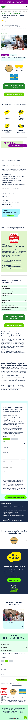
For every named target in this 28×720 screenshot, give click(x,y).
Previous (2, 541)
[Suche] (19, 6)
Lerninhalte (4, 286)
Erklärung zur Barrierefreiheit (7, 708)
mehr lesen (14, 31)
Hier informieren (5, 198)
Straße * (5, 457)
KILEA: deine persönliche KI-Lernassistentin (12, 298)
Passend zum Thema (6, 300)
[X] (14, 638)
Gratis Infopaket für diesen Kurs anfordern (14, 86)
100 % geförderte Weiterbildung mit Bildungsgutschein (10, 308)
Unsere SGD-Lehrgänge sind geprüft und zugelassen (13, 184)
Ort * (12, 461)
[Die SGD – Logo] (3, 6)
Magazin (7, 707)
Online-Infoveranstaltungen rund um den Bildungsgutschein (12, 261)
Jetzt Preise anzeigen (8, 206)
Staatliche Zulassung (7, 293)
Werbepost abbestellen (20, 708)
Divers (11, 661)
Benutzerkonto (6, 429)
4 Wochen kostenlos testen (8, 305)
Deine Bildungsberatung (6, 650)
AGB (16, 711)
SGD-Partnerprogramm (20, 653)
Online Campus (5, 295)
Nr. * (22, 457)
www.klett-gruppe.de (20, 701)
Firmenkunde (14, 439)
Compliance (6, 712)
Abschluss (4, 302)
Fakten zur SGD (14, 712)
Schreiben (15, 11)
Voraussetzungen (6, 288)
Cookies (21, 712)
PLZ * (4, 461)
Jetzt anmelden (14, 580)
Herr (6, 661)
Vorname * (5, 447)
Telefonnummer (6, 476)
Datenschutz (18, 707)
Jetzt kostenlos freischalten (15, 497)
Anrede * (4, 441)
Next (26, 541)
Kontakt (12, 707)
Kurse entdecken (5, 641)
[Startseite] (1, 11)
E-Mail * (5, 471)
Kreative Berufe (7, 11)
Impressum (21, 711)
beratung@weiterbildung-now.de (14, 268)
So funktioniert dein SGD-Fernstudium (10, 202)
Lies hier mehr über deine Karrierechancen (11, 188)
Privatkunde (6, 439)
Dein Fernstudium (5, 644)
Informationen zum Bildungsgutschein (12, 259)
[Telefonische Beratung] (16, 6)
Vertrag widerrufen (8, 709)
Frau (2, 661)
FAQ (13, 711)
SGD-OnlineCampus (8, 653)
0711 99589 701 (11, 266)
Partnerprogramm (6, 711)
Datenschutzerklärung (8, 435)
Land (3, 465)
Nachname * (5, 452)
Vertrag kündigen (18, 709)
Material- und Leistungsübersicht (9, 291)
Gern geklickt (4, 647)
